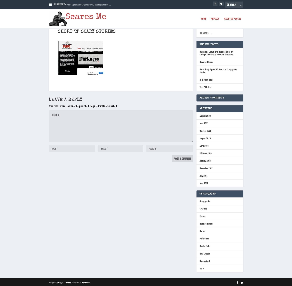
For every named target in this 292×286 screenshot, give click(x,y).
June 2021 (204, 123)
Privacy (215, 18)
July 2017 (203, 175)
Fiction (202, 216)
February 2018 (206, 153)
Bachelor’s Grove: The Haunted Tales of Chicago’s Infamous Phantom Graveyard (216, 53)
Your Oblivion (205, 87)
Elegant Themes (64, 282)
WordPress (86, 282)
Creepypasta (205, 201)
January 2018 (205, 160)
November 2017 (206, 168)
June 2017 (204, 183)
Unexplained (205, 261)
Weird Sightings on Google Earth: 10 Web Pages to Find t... (89, 4)
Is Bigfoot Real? (206, 79)
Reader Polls (205, 246)
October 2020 (205, 130)
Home (203, 18)
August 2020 (205, 138)
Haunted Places (232, 18)
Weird (202, 268)
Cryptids (203, 208)
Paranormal (204, 238)
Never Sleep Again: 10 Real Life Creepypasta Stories (218, 71)
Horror (202, 231)
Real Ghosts (205, 253)
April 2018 (204, 145)
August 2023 (205, 115)
